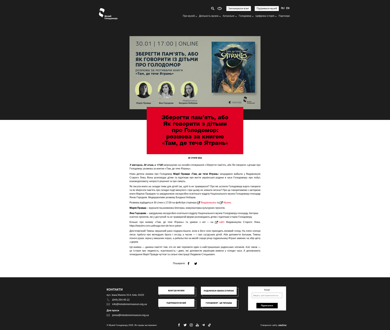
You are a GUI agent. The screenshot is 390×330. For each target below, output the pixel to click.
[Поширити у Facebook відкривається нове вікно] (190, 262)
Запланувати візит (238, 8)
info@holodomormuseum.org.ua (129, 304)
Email (267, 290)
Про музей (189, 16)
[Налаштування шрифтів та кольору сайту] (219, 8)
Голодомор (245, 16)
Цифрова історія (264, 16)
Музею (227, 202)
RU (283, 8)
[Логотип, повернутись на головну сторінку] (108, 14)
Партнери (284, 16)
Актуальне (228, 16)
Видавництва (208, 202)
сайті (221, 222)
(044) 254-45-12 (120, 299)
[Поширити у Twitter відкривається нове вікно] (197, 262)
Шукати (202, 8)
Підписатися (267, 305)
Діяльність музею (208, 16)
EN (287, 8)
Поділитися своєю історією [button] (219, 291)
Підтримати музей (267, 8)
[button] (178, 292)
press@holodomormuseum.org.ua (130, 315)
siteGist (282, 325)
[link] (178, 304)
